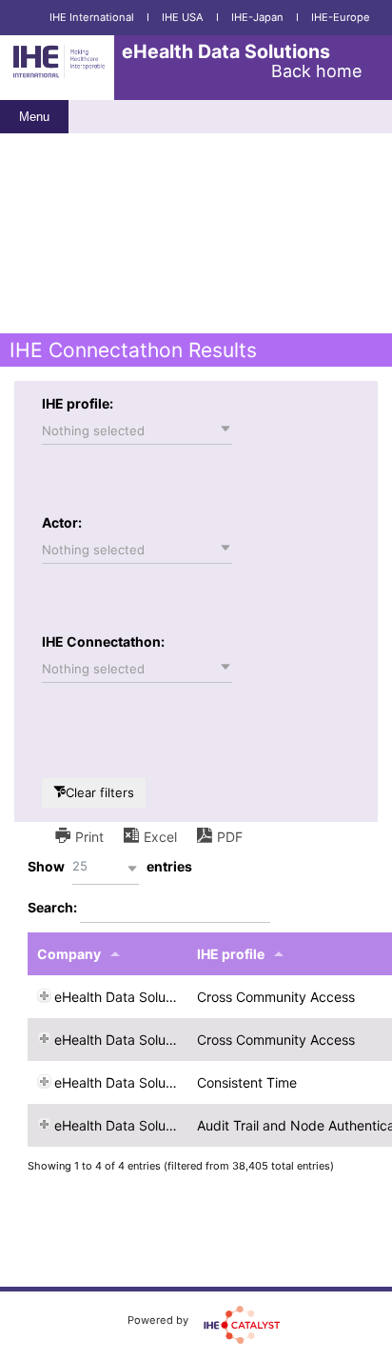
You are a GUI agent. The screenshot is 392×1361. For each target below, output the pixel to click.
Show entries (110, 866)
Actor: (62, 522)
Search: (54, 907)
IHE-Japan (257, 17)
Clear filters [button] (100, 792)
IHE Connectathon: (103, 641)
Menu (34, 117)
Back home (316, 71)
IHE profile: (77, 403)
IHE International (91, 17)
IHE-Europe (340, 17)
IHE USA (183, 17)
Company (69, 954)
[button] (137, 430)
